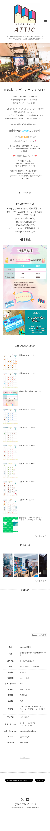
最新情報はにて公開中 (25, 130)
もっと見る (40, 536)
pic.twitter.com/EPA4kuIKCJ (25, 173)
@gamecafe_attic (25, 737)
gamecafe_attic (24, 742)
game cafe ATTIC (25, 804)
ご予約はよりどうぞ (25, 137)
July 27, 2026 (25, 178)
